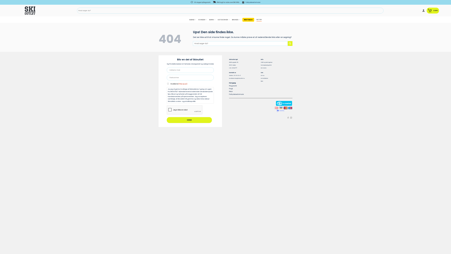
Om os (262, 75)
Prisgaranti (233, 86)
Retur (231, 91)
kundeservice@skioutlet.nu (237, 78)
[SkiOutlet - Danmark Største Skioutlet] (23, 10)
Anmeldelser (264, 78)
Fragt (231, 89)
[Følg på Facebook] (288, 118)
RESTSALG (248, 20)
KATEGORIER (223, 20)
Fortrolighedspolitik (266, 65)
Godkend (178, 84)
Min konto (263, 68)
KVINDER (201, 20)
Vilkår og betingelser (266, 62)
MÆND (191, 20)
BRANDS (235, 20)
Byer (262, 81)
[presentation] (184, 110)
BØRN (211, 20)
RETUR (259, 20)
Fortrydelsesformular (253, 2)
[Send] (381, 11)
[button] (423, 11)
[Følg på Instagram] (291, 118)
